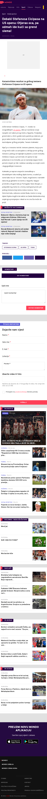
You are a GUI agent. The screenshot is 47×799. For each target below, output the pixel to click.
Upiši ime (5, 286)
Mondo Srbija (8, 764)
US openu (16, 130)
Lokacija (6, 356)
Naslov (5, 335)
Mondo (5, 760)
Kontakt (28, 782)
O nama (3, 778)
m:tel (7, 796)
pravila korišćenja (21, 392)
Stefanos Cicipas (10, 247)
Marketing (28, 778)
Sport (4, 14)
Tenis (32, 247)
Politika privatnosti (8, 790)
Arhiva (27, 786)
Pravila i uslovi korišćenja (34, 790)
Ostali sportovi (12, 14)
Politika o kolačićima (8, 786)
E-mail (5, 349)
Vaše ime (6, 342)
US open (23, 247)
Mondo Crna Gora (9, 768)
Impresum (4, 782)
